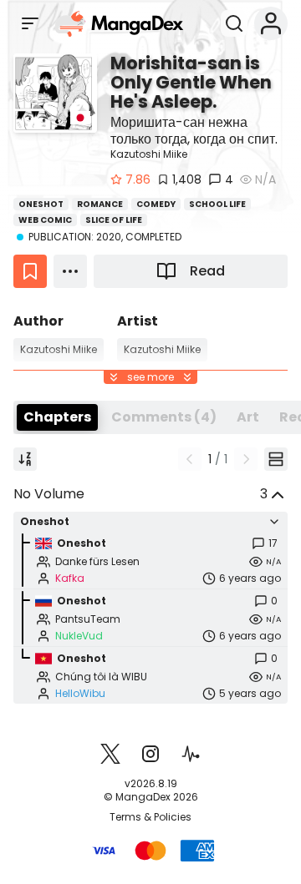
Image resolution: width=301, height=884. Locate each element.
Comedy (156, 204)
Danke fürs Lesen (97, 561)
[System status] (191, 754)
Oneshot (41, 204)
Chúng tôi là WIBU (101, 677)
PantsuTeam (87, 619)
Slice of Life (113, 220)
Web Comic (45, 220)
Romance (100, 204)
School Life (217, 204)
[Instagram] (150, 754)
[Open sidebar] (30, 23)
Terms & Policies (150, 817)
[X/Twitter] (110, 754)
